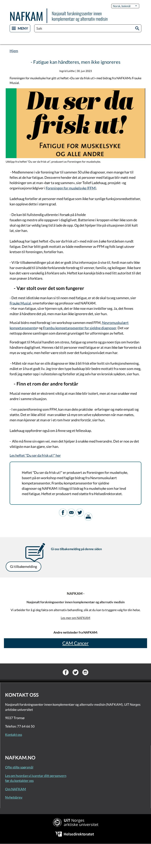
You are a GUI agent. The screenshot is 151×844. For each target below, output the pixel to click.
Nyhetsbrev (13, 797)
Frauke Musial (20, 303)
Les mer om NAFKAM (75, 618)
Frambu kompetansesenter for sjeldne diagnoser (79, 328)
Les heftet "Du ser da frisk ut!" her (35, 455)
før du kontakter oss (19, 781)
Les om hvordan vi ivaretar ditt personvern (35, 776)
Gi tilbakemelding (23, 566)
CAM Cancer (75, 643)
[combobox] (87, 28)
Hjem (14, 51)
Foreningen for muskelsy (64, 188)
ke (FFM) (89, 188)
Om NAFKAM (15, 789)
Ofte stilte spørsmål (19, 767)
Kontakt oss (13, 734)
